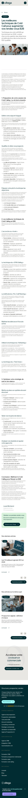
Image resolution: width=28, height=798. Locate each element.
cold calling (17, 119)
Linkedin (4, 770)
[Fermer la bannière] (25, 789)
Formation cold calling (8, 761)
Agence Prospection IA (8, 732)
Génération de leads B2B (8, 729)
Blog (3, 773)
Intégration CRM (6, 743)
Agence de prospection (8, 714)
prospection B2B (13, 153)
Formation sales (6, 759)
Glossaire (4, 775)
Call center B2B (6, 719)
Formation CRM (6, 754)
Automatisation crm (7, 745)
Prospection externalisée (8, 717)
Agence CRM (5, 740)
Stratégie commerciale (8, 727)
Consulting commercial (8, 724)
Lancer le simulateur (8, 794)
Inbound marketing (7, 722)
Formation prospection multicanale (11, 757)
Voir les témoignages (19, 706)
